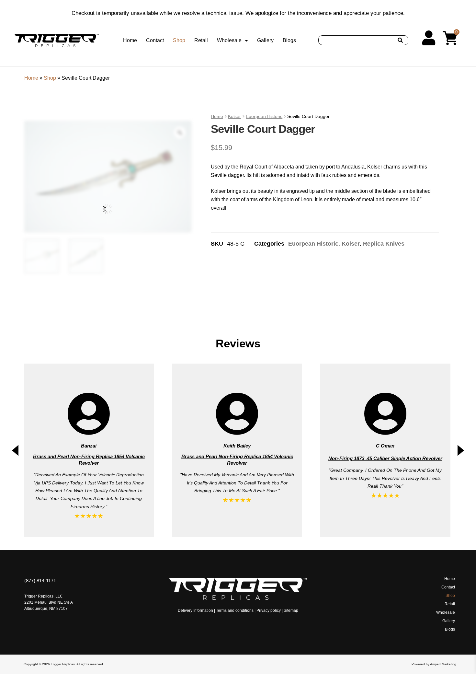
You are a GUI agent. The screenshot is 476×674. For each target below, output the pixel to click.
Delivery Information (195, 610)
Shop (179, 40)
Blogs (289, 40)
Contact (155, 40)
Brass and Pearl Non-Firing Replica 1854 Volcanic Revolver (89, 460)
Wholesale (229, 40)
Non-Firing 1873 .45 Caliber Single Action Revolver (237, 458)
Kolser (234, 116)
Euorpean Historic (264, 116)
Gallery (265, 40)
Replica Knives (383, 243)
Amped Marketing (443, 664)
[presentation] (15, 450)
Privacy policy (268, 610)
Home (130, 40)
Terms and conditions (235, 610)
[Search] (400, 40)
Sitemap (291, 610)
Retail (201, 40)
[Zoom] (180, 132)
